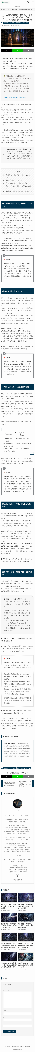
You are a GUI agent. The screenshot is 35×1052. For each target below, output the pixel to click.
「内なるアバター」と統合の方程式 (16, 183)
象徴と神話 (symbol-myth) (22, 22)
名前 (4, 1010)
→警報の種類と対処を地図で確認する (15, 97)
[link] (17, 875)
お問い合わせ (15, 1046)
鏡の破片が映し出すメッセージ (15, 180)
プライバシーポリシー (25, 1046)
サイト (5, 1023)
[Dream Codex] (5, 2)
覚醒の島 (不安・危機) (9, 22)
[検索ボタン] (28, 2)
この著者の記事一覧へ (17, 879)
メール (5, 1017)
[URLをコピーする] (28, 50)
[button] (6, 50)
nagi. (17, 811)
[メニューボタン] (32, 2)
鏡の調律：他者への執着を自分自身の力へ (19, 191)
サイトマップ (8, 1046)
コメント (6, 990)
